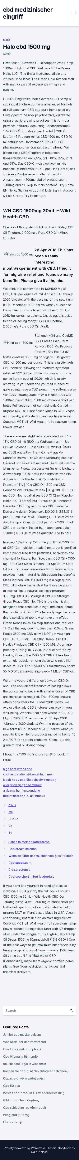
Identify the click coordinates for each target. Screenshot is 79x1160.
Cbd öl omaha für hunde (20, 1056)
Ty (10, 833)
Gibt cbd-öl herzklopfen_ (21, 1100)
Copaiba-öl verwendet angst (23, 1078)
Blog (6, 40)
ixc (10, 812)
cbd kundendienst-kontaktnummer (28, 774)
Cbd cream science (22, 849)
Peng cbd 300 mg (16, 1115)
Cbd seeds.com (19, 863)
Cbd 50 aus (11, 1086)
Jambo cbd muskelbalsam (22, 1034)
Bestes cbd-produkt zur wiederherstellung (33, 1093)
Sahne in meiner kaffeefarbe (29, 842)
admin (7, 53)
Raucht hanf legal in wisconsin (24, 1064)
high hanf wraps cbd (17, 769)
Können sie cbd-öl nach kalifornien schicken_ (35, 1071)
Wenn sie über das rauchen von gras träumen (40, 856)
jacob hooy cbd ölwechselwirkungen (29, 780)
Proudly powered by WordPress (25, 1148)
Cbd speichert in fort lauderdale (31, 876)
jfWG (12, 805)
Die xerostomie (19, 869)
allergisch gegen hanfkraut (22, 785)
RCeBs (13, 819)
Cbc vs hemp (12, 1122)
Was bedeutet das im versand (24, 1042)
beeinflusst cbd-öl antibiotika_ (24, 796)
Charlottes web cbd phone (22, 1049)
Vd (10, 826)
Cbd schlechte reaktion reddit (24, 1107)
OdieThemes (39, 1151)
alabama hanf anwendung (21, 790)
